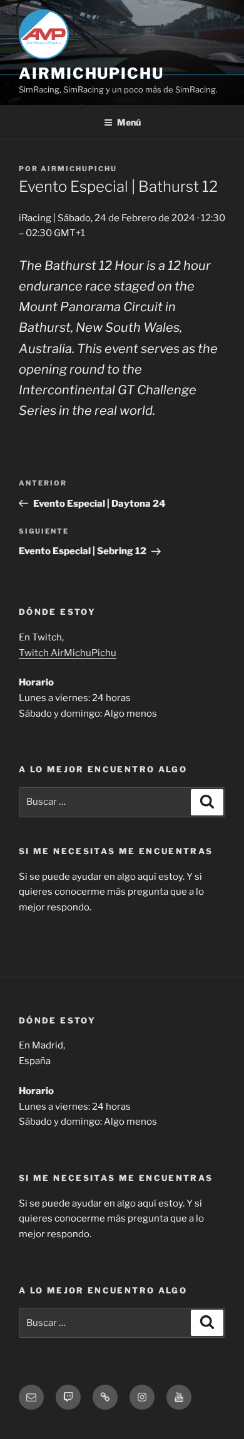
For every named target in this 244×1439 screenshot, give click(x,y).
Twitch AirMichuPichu (67, 653)
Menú (129, 122)
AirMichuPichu (91, 73)
